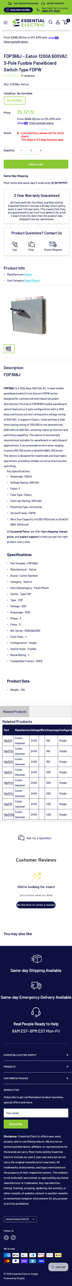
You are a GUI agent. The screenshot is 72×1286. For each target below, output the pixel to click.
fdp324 (8, 772)
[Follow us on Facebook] (6, 1237)
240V (34, 740)
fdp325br (9, 814)
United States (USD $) (17, 1219)
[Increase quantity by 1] (41, 150)
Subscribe (16, 1124)
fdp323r (8, 761)
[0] (65, 22)
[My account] (58, 22)
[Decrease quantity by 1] (21, 150)
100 (48, 740)
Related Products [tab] (14, 711)
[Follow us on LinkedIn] (13, 1237)
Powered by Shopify (14, 1278)
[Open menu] (5, 22)
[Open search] (51, 22)
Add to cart (36, 164)
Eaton (28, 274)
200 (48, 772)
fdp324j (8, 782)
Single (63, 740)
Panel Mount (32, 280)
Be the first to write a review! (36, 905)
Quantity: (9, 150)
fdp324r (8, 793)
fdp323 (8, 740)
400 (48, 804)
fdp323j (8, 751)
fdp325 (8, 804)
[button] (65, 22)
